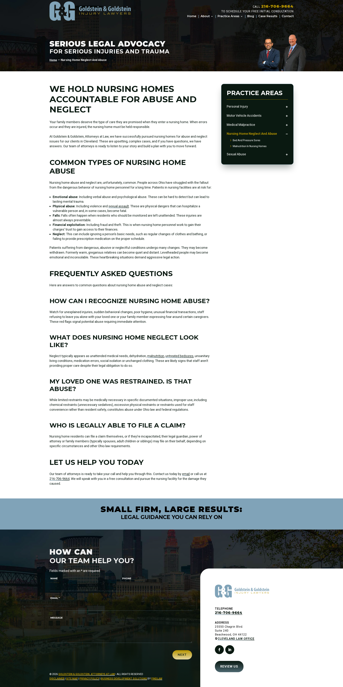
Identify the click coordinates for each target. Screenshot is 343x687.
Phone (126, 578)
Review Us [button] (229, 666)
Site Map (72, 678)
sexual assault (118, 206)
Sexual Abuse (236, 154)
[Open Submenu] (287, 107)
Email (55, 598)
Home (191, 16)
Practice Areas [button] (228, 16)
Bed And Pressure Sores (246, 140)
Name (54, 578)
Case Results (267, 16)
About (205, 16)
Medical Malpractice (241, 125)
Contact (288, 16)
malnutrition (155, 356)
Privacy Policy (89, 678)
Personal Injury (237, 106)
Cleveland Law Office (236, 638)
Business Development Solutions (124, 678)
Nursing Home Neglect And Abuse (252, 133)
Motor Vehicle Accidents (244, 115)
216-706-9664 (277, 6)
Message (56, 617)
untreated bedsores (179, 356)
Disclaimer (56, 678)
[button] (337, 681)
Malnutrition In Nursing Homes (250, 146)
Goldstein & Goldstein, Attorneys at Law (86, 674)
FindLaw (156, 678)
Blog (250, 16)
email (186, 474)
